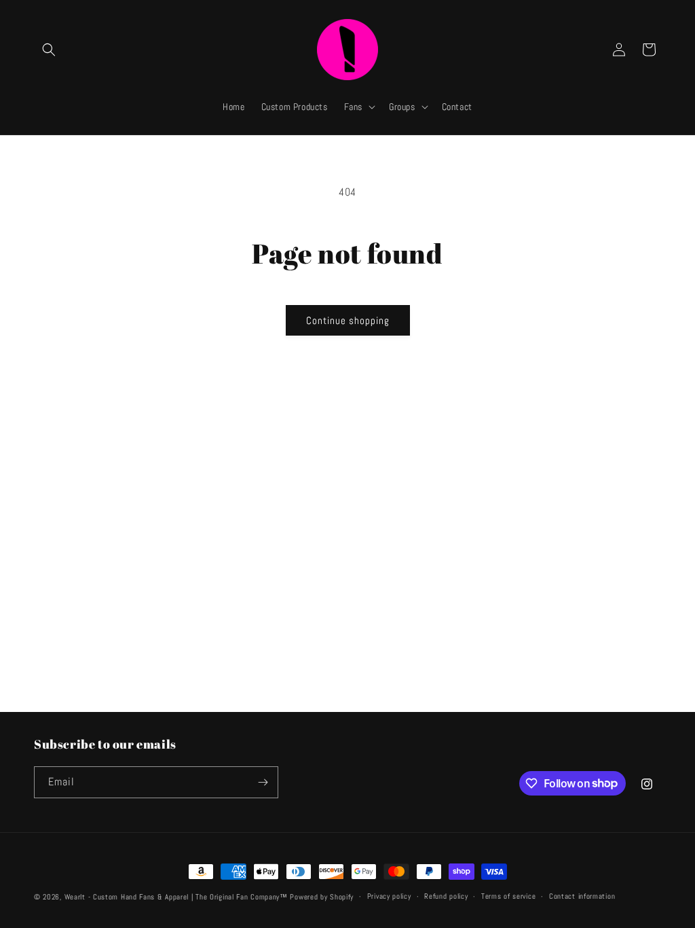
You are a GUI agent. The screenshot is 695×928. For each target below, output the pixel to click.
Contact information (582, 896)
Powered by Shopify (322, 897)
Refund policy (446, 896)
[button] (49, 50)
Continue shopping (348, 320)
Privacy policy (389, 896)
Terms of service (508, 896)
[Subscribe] (263, 782)
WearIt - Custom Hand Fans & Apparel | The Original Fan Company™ (176, 897)
